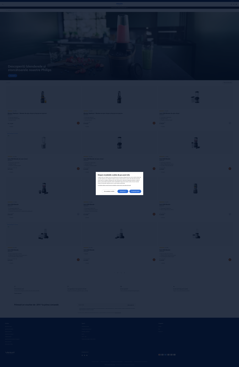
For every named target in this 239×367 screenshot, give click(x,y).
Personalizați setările (109, 191)
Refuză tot (123, 191)
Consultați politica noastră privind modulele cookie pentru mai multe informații (114, 185)
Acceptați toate (135, 191)
